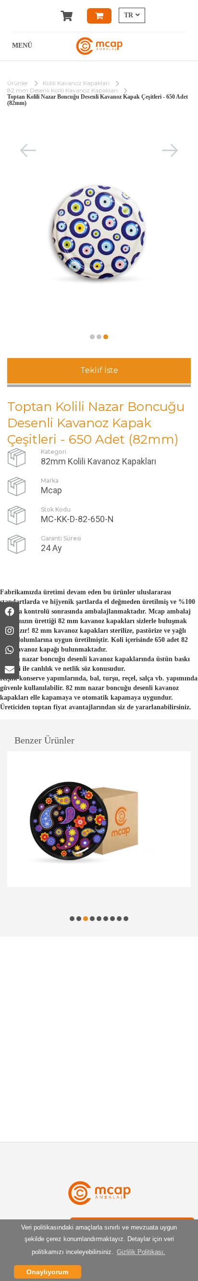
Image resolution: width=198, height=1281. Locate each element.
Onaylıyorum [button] (47, 1272)
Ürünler (17, 83)
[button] (92, 336)
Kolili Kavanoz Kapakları (76, 83)
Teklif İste (99, 370)
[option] (99, 818)
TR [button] (128, 15)
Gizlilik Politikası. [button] (141, 1251)
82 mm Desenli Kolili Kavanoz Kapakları (62, 90)
